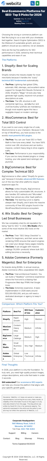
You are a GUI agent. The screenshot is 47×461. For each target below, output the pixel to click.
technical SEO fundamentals (14, 80)
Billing (23, 433)
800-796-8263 (28, 429)
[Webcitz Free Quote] (37, 3)
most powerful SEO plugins (20, 135)
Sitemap (28, 438)
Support (12, 433)
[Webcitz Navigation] (41, 3)
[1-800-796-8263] (32, 3)
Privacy (40, 438)
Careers (34, 433)
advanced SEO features (34, 179)
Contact (6, 438)
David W (25, 21)
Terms (23, 444)
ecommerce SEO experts (31, 382)
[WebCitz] (11, 3)
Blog (17, 438)
